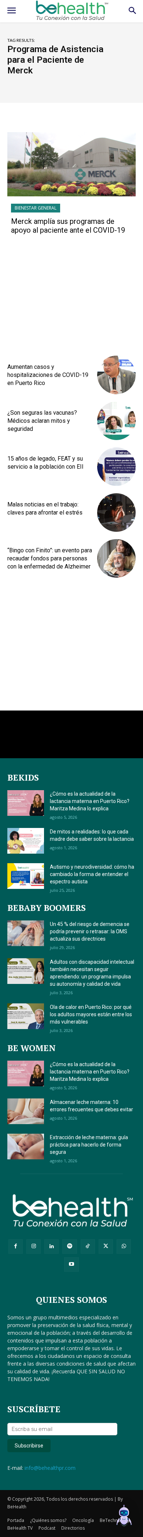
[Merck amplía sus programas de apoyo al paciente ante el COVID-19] (71, 164)
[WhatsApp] (124, 1246)
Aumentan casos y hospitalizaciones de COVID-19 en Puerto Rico (47, 375)
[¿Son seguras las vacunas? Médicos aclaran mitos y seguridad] (116, 420)
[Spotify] (69, 1246)
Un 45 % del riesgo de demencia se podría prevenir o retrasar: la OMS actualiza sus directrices (89, 931)
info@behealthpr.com (50, 1467)
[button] (124, 1517)
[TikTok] (88, 1246)
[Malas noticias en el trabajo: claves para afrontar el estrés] (116, 512)
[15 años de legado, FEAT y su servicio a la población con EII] (116, 466)
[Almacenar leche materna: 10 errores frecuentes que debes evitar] (25, 1111)
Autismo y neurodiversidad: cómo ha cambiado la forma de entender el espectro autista (92, 874)
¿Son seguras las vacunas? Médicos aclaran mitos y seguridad (42, 421)
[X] (106, 1246)
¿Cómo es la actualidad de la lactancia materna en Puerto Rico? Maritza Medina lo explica (89, 801)
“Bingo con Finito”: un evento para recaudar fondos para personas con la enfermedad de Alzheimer (49, 558)
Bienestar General (35, 208)
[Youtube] (71, 1264)
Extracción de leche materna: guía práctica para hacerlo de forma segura (89, 1144)
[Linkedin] (51, 1246)
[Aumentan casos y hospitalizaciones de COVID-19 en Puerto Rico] (116, 375)
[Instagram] (33, 1246)
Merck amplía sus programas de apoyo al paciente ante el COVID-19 (68, 226)
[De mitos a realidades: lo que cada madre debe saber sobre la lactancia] (25, 841)
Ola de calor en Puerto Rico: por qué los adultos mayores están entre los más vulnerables (91, 1014)
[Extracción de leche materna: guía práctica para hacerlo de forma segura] (25, 1146)
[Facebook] (15, 1246)
